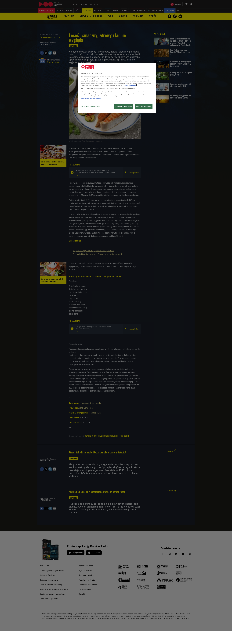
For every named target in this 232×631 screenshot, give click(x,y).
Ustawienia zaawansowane (90, 106)
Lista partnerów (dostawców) (91, 99)
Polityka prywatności (130, 85)
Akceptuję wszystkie (143, 106)
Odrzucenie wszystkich (124, 106)
